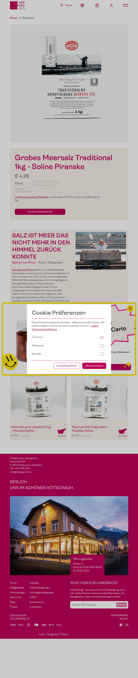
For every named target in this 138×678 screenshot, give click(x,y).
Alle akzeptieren (94, 366)
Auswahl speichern (67, 366)
